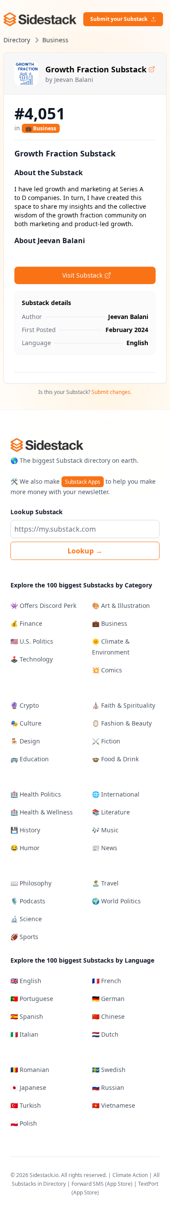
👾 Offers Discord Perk (43, 605)
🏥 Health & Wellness (41, 812)
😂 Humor (25, 848)
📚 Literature (111, 812)
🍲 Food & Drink (115, 759)
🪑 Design (25, 741)
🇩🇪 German (108, 998)
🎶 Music (105, 830)
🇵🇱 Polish (23, 1123)
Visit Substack (82, 275)
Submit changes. (112, 392)
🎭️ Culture (25, 723)
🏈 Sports (24, 937)
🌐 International (115, 794)
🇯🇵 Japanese (28, 1087)
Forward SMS (87, 1183)
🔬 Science (26, 919)
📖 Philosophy (30, 883)
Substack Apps (82, 481)
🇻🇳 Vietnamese (113, 1105)
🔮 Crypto (24, 705)
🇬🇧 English (25, 981)
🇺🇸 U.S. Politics (31, 641)
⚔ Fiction (106, 741)
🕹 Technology (31, 659)
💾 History (25, 830)
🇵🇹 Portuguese (31, 998)
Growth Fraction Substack (95, 69)
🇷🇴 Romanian (29, 1069)
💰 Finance (26, 623)
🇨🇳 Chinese (108, 1016)
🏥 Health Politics (35, 794)
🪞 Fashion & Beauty (122, 723)
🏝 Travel (105, 883)
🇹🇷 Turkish (25, 1105)
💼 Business (40, 128)
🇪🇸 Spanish (26, 1016)
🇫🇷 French (106, 981)
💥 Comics (107, 670)
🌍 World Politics (116, 901)
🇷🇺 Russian (108, 1087)
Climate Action (130, 1175)
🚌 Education (29, 759)
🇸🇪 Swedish (109, 1069)
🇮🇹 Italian (24, 1034)
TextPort (148, 1183)
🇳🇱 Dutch (105, 1034)
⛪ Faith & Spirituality (123, 705)
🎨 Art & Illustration (121, 605)
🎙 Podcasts (27, 901)
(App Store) (119, 1183)
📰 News (104, 848)
